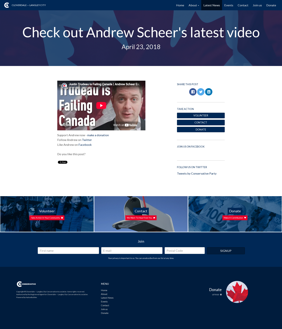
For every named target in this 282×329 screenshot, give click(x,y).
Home (180, 5)
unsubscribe (147, 258)
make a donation (98, 135)
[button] (193, 92)
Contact (243, 5)
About (104, 294)
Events (228, 5)
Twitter (87, 140)
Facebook (85, 144)
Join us (257, 5)
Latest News (211, 5)
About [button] (193, 5)
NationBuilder (31, 297)
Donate (271, 5)
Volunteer (200, 115)
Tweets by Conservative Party (196, 173)
